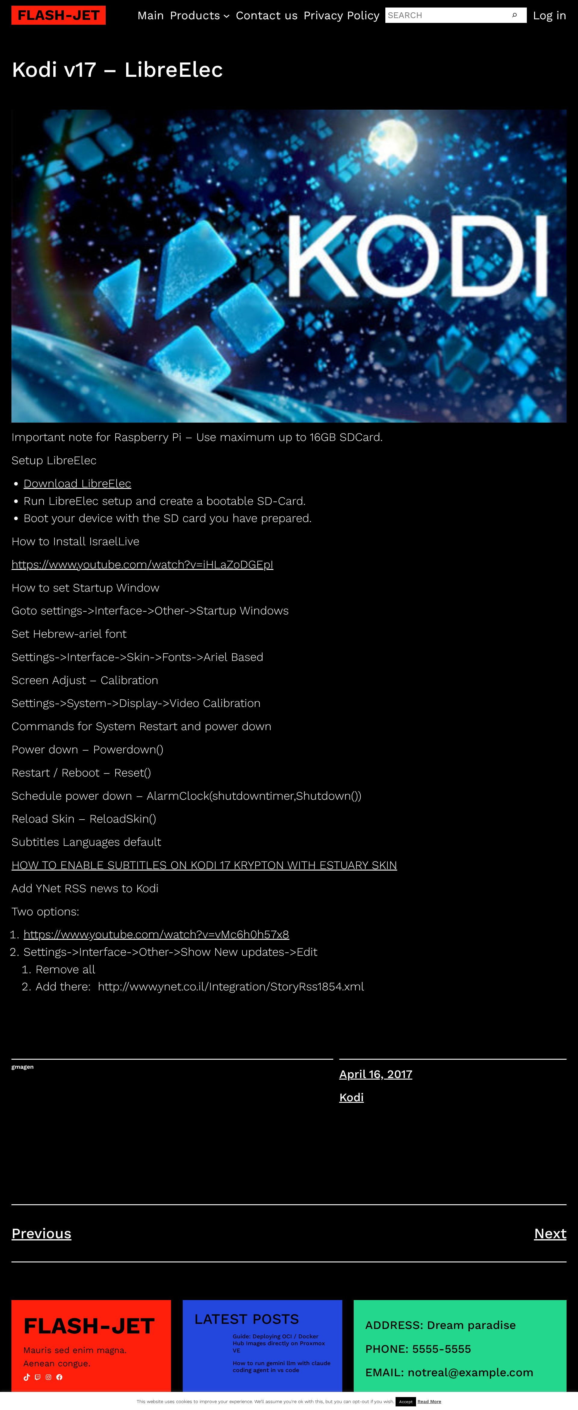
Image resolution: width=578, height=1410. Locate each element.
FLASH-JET (58, 14)
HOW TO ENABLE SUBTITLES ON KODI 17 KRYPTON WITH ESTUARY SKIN (204, 865)
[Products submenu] (226, 15)
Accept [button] (405, 1401)
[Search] (514, 15)
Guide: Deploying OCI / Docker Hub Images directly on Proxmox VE (279, 1343)
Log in (550, 15)
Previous (41, 1233)
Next (550, 1233)
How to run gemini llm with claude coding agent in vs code (282, 1367)
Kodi (351, 1097)
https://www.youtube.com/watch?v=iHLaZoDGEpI (142, 564)
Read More (429, 1401)
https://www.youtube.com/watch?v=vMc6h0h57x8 (156, 934)
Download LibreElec (77, 483)
